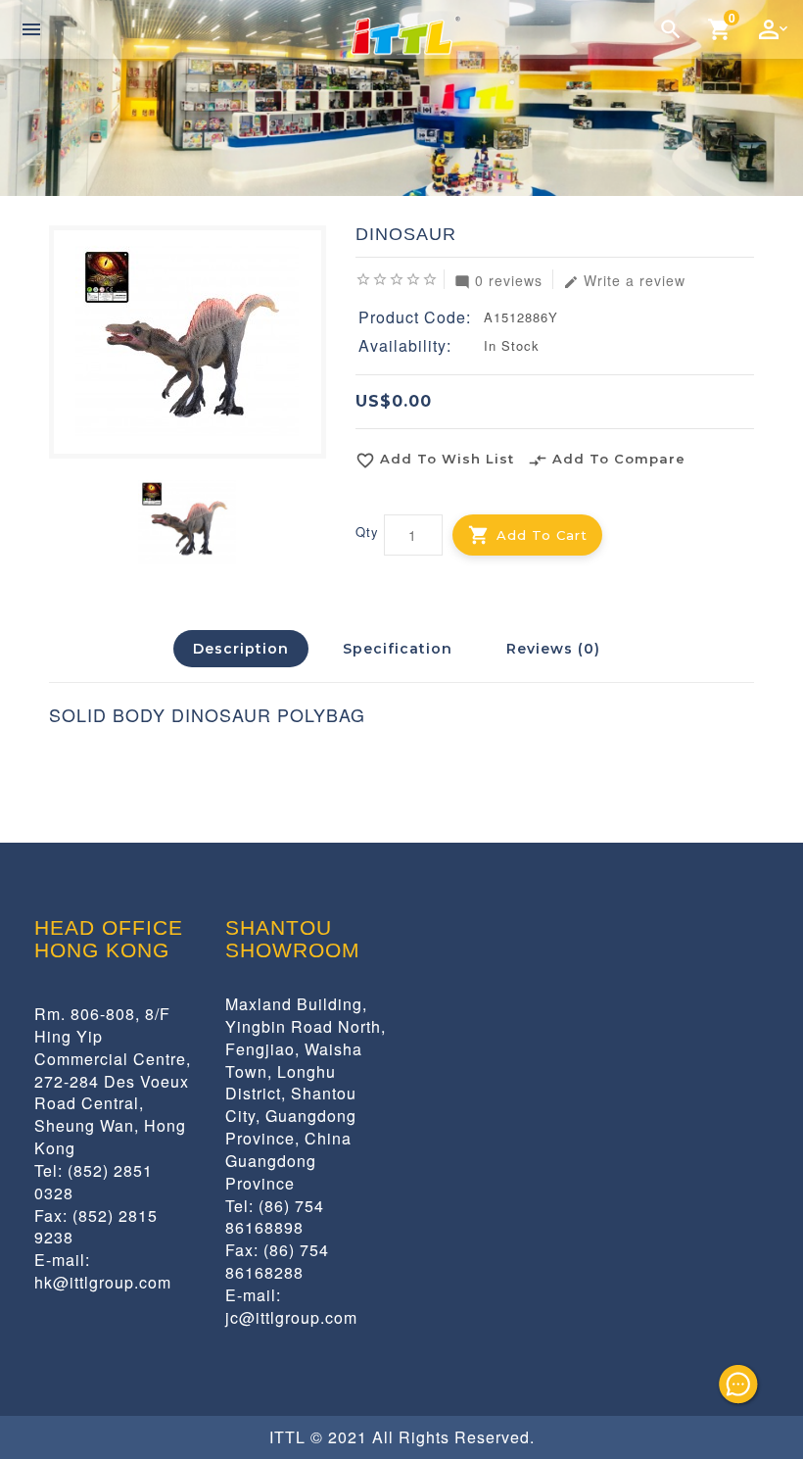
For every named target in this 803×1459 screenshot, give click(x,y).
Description (241, 648)
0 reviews (498, 279)
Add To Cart (542, 535)
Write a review (624, 279)
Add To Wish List (434, 460)
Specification (397, 648)
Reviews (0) (553, 648)
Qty (367, 531)
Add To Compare (606, 460)
